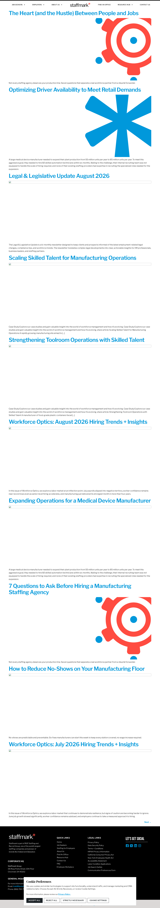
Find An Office (104, 5)
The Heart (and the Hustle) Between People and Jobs (73, 13)
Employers (37, 5)
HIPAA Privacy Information (98, 852)
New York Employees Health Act (101, 858)
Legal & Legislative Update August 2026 (59, 175)
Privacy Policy (93, 842)
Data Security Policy (96, 845)
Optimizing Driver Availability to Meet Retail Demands (75, 89)
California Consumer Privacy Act (101, 855)
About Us (56, 5)
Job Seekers (17, 5)
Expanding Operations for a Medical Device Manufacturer (80, 500)
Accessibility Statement (97, 861)
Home (59, 842)
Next (147, 822)
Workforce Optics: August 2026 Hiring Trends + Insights (78, 421)
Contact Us (145, 5)
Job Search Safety (95, 867)
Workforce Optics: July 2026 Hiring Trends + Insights (73, 744)
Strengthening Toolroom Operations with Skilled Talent (76, 339)
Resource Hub (124, 5)
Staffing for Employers (66, 848)
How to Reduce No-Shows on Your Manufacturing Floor (77, 668)
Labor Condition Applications (99, 864)
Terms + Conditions (95, 848)
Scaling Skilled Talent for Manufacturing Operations (72, 257)
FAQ (58, 864)
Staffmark (80, 5)
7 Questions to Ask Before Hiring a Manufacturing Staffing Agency (70, 589)
